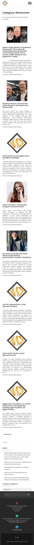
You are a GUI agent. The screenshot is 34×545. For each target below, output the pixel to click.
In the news (10, 74)
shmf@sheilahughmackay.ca (17, 522)
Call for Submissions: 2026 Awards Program (14, 305)
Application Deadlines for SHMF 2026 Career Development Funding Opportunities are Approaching (16, 406)
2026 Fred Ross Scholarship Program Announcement (14, 206)
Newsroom (19, 74)
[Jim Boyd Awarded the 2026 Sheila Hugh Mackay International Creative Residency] (17, 240)
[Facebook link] (15, 537)
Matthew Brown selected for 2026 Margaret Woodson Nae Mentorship (15, 105)
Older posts (6, 434)
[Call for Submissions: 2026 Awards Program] (17, 291)
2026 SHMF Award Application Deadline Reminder (15, 157)
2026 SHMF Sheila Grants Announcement (13, 354)
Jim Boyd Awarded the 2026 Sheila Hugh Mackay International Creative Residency (16, 255)
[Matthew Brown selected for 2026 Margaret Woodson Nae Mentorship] (17, 90)
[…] (12, 72)
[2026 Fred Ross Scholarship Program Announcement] (17, 192)
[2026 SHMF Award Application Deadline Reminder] (17, 143)
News (15, 74)
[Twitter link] (18, 537)
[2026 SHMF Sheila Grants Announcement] (17, 340)
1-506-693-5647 (17, 530)
